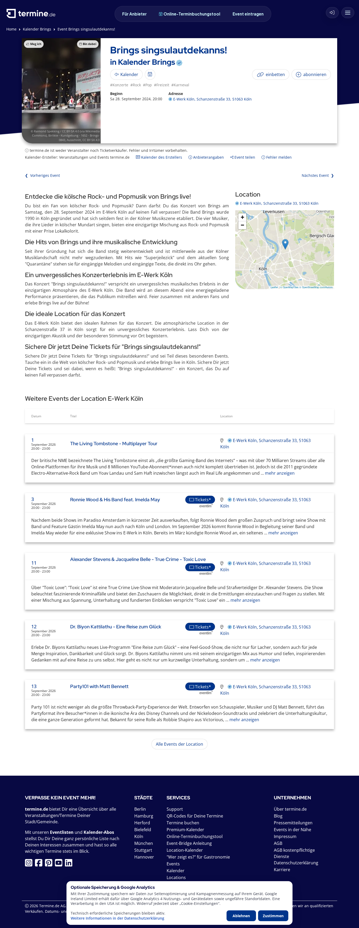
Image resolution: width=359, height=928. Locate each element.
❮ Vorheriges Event (42, 175)
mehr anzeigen (279, 473)
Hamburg (143, 816)
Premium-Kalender (185, 829)
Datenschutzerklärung (296, 863)
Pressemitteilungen (293, 823)
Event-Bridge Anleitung (189, 843)
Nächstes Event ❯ (318, 175)
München (143, 843)
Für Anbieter (134, 13)
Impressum (285, 836)
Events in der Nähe (292, 829)
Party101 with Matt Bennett (99, 686)
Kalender (175, 871)
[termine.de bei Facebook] (40, 864)
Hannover (144, 857)
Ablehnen (241, 915)
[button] (285, 244)
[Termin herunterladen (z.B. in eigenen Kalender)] (150, 74)
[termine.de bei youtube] (60, 864)
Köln (138, 836)
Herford (142, 823)
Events (173, 864)
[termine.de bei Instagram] (30, 864)
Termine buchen (183, 823)
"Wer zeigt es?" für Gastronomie (198, 857)
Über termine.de (290, 809)
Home (11, 29)
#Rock (135, 84)
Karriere (282, 869)
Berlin (140, 809)
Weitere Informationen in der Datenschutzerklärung (117, 918)
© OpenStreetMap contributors (316, 287)
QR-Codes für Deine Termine (195, 816)
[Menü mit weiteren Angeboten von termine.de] (347, 12)
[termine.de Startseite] (32, 15)
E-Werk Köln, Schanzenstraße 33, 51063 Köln (212, 99)
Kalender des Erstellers (161, 157)
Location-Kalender (185, 850)
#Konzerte (119, 84)
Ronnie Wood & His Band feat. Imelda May (115, 499)
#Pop (147, 84)
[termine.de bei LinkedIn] (70, 864)
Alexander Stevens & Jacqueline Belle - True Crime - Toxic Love (138, 559)
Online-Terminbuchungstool (191, 13)
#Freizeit (161, 84)
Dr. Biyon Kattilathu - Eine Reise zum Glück (115, 627)
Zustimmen (273, 915)
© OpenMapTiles (289, 287)
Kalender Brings (37, 29)
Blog (278, 816)
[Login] (332, 12)
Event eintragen (248, 13)
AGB (278, 843)
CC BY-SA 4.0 (91, 140)
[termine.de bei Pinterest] (50, 864)
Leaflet (274, 287)
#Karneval (180, 84)
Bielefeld (142, 829)
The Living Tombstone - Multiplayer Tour (113, 443)
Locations (176, 877)
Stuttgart (143, 850)
